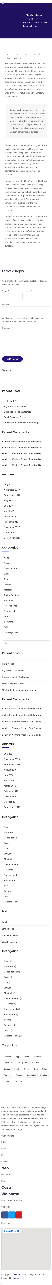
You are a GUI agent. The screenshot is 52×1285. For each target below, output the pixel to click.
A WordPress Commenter (14, 441)
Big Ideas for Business (15, 406)
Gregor (26, 1069)
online (44, 1069)
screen (7, 1081)
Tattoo (7, 627)
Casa (6, 1187)
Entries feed (8, 929)
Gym (6, 579)
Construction (10, 568)
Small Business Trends (15, 417)
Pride (3, 1142)
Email (29, 291)
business (10, 58)
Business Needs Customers (17, 412)
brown (26, 1057)
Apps (6, 558)
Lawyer (7, 584)
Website (5, 304)
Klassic (4, 1161)
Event (6, 574)
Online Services (11, 595)
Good (16, 1069)
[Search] (46, 643)
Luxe (3, 1148)
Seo (6, 616)
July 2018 (9, 506)
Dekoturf (17, 1274)
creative (35, 1063)
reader (19, 1075)
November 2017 (12, 527)
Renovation (31, 1075)
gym (36, 1069)
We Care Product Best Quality (26, 453)
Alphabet (7, 1057)
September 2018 (12, 495)
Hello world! (10, 401)
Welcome (10, 1193)
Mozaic (4, 1181)
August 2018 (10, 500)
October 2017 (11, 532)
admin (5, 453)
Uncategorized (11, 632)
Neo (5, 1168)
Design (7, 1069)
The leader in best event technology (21, 422)
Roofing (43, 1075)
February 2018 (11, 522)
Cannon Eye (18, 1278)
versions (18, 1081)
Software (8, 622)
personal (7, 1075)
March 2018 (10, 516)
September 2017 (12, 538)
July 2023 (9, 484)
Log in (5, 922)
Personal (8, 600)
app (17, 1057)
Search (6, 370)
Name (5, 291)
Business (8, 563)
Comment (7, 328)
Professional (10, 606)
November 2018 (12, 490)
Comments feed (10, 935)
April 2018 (9, 511)
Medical (37, 54)
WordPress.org (9, 942)
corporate (18, 58)
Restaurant (9, 611)
